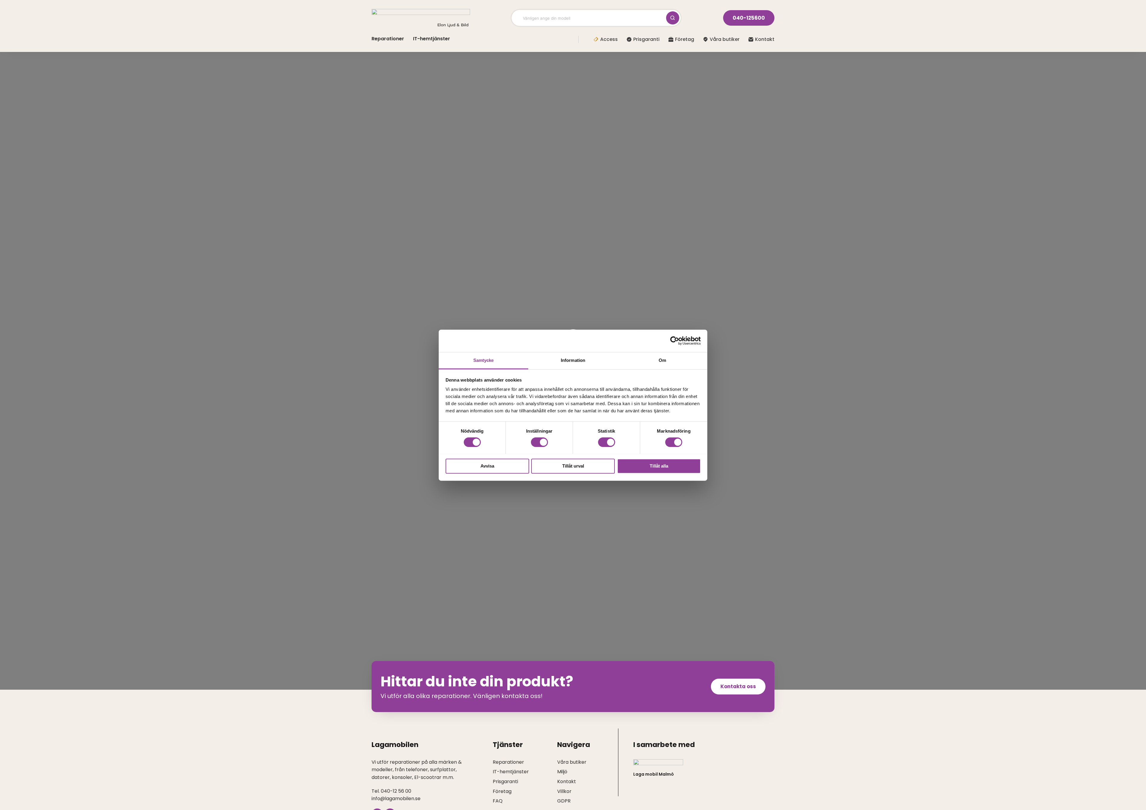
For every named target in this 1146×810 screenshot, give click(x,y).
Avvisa (487, 465)
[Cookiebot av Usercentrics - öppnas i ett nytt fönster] (675, 340)
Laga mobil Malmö (653, 774)
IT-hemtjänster (431, 39)
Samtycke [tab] (483, 360)
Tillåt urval (573, 465)
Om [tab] (662, 360)
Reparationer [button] (388, 39)
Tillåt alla (659, 465)
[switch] (539, 442)
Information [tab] (573, 360)
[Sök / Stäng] (672, 17)
